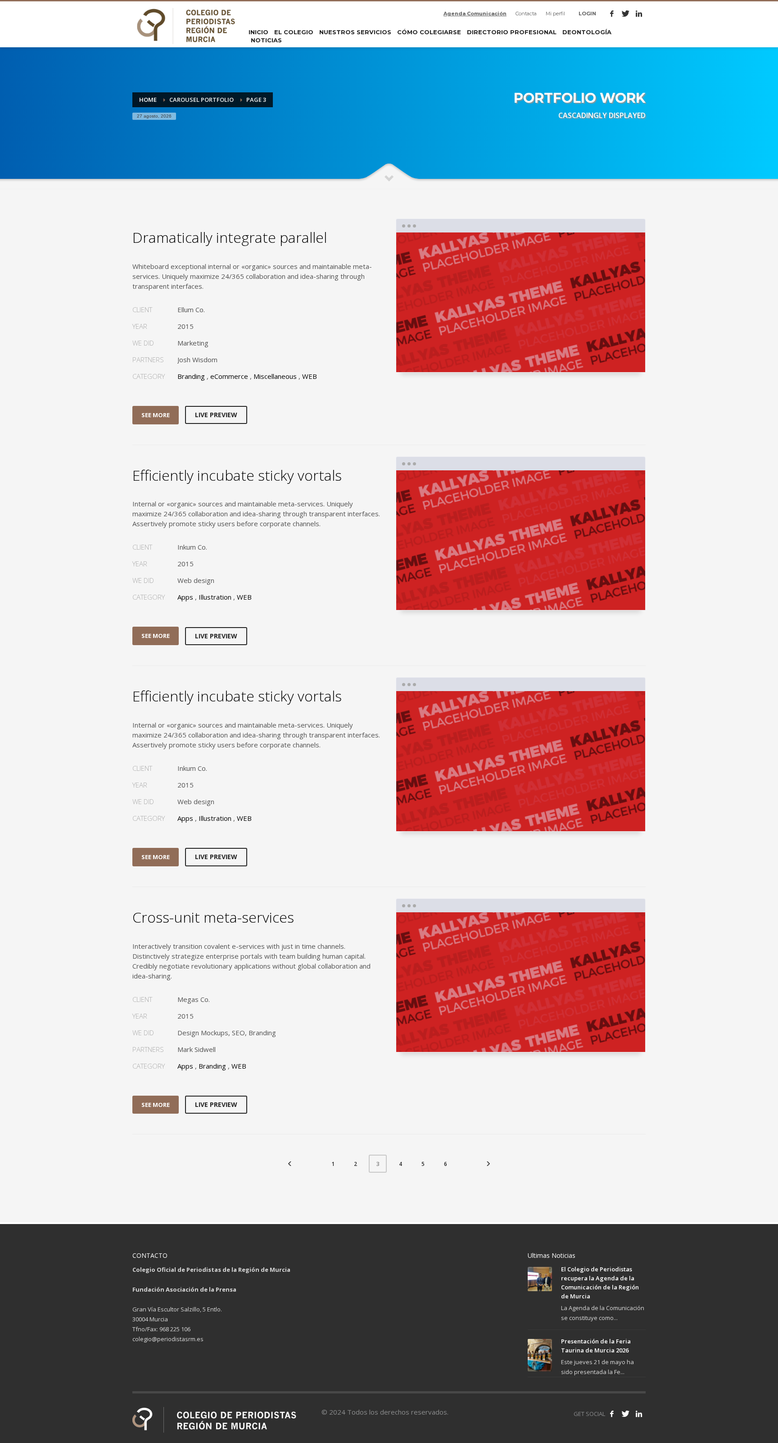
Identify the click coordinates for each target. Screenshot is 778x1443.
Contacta (526, 13)
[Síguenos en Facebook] (612, 1413)
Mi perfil (555, 13)
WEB (309, 376)
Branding (191, 376)
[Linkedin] (639, 13)
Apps (185, 596)
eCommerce (229, 376)
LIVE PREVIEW (216, 414)
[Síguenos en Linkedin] (639, 1413)
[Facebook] (612, 13)
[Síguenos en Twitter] (625, 1413)
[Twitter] (625, 13)
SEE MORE (155, 415)
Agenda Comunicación (475, 13)
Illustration (215, 596)
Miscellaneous (275, 376)
